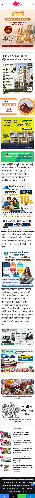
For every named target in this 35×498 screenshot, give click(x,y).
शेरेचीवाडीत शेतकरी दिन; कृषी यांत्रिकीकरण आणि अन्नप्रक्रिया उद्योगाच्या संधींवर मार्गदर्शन (22, 441)
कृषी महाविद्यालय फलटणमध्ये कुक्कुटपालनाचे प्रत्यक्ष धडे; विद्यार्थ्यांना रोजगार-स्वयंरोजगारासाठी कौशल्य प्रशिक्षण (23, 467)
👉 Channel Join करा (24, 158)
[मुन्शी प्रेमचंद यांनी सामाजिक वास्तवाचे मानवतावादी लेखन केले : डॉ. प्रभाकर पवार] (6, 435)
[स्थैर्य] (17, 4)
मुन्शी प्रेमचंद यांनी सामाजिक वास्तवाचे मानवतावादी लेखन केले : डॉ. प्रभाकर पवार (22, 433)
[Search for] (33, 5)
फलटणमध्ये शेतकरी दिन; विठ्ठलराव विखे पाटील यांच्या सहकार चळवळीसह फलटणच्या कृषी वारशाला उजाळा (23, 459)
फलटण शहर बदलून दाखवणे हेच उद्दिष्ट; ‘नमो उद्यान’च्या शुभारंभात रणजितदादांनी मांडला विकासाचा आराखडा (22, 450)
